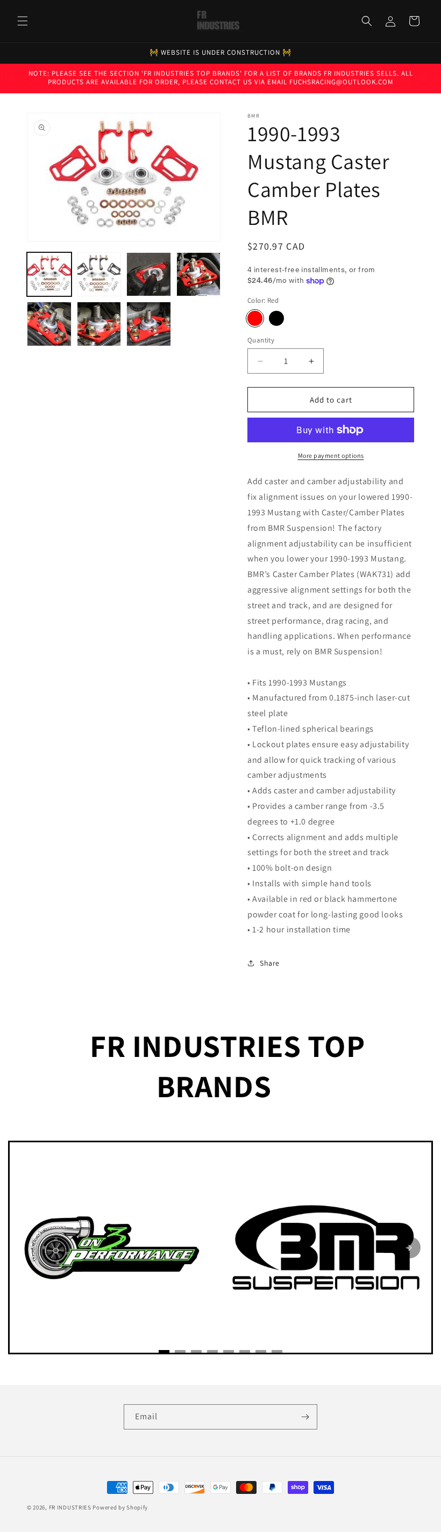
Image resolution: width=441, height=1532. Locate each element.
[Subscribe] (305, 1416)
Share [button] (270, 963)
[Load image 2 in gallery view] (99, 274)
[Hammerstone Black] (276, 318)
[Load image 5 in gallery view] (49, 324)
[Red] (254, 318)
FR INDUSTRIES (70, 1507)
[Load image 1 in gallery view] (49, 274)
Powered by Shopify (120, 1507)
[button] (22, 21)
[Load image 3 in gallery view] (148, 274)
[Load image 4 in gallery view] (198, 274)
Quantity (260, 340)
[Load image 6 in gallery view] (99, 324)
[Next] (410, 1247)
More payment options (331, 455)
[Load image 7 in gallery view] (148, 324)
